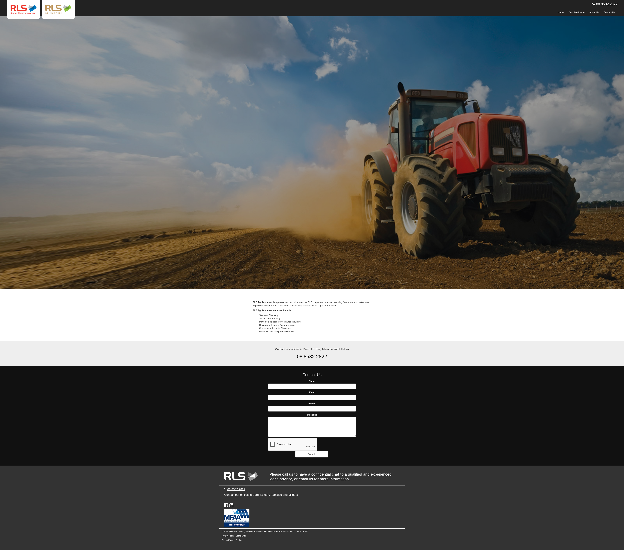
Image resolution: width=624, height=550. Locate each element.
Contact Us (609, 12)
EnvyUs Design (235, 540)
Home (561, 12)
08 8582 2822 (607, 4)
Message (312, 414)
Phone (312, 403)
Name (312, 381)
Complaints (241, 536)
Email (312, 392)
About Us (594, 12)
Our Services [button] (576, 12)
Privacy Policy (228, 536)
